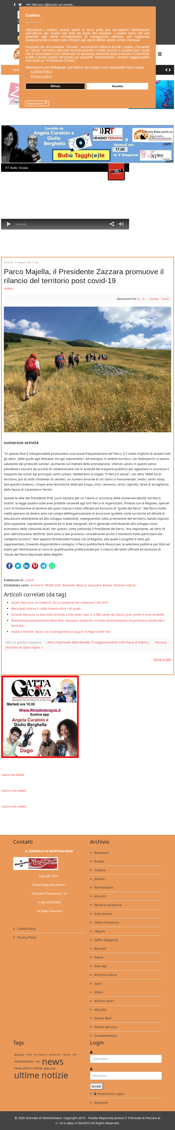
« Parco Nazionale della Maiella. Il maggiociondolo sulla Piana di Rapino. (97, 642)
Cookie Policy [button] (41, 71)
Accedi (96, 1086)
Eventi (29, 580)
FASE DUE (54, 585)
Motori (98, 992)
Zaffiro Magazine (105, 940)
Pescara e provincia (107, 905)
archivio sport (103, 1001)
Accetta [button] (117, 86)
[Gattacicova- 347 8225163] (87, 716)
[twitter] (20, 5)
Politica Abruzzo (105, 1027)
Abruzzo (99, 896)
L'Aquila (99, 931)
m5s (74, 1054)
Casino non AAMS (12, 775)
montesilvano (24, 1061)
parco (83, 585)
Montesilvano (103, 887)
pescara (49, 1068)
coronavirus (40, 1054)
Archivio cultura (105, 975)
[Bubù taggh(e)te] (87, 144)
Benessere (101, 853)
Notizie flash (102, 1018)
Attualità (99, 1010)
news (108, 585)
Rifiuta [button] (55, 86)
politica (99, 879)
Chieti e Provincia (106, 922)
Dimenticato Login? (111, 1094)
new (37, 1061)
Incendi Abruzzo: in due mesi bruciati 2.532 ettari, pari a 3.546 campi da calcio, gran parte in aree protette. (88, 614)
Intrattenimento (105, 1036)
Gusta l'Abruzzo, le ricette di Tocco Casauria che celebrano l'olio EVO (59, 602)
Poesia (98, 957)
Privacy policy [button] (41, 76)
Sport (97, 983)
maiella (69, 585)
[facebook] (15, 5)
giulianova (55, 1054)
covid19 (38, 585)
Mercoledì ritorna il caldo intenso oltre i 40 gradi (46, 608)
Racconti (99, 948)
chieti (29, 1054)
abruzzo (19, 1054)
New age (100, 966)
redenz (9, 288)
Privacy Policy (26, 937)
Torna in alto (162, 659)
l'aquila (66, 1054)
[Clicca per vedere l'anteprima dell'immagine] (87, 369)
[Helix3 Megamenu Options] (160, 54)
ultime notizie (126, 585)
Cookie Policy (26, 929)
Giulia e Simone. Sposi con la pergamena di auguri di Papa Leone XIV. (61, 632)
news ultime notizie (28, 1068)
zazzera (95, 585)
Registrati (100, 1103)
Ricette (98, 861)
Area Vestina (102, 914)
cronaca (99, 870)
